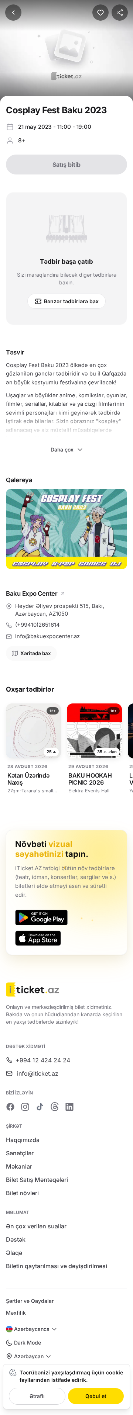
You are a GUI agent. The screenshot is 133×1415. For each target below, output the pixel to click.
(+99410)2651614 (37, 625)
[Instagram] (25, 1106)
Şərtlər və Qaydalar (30, 1301)
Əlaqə (14, 1252)
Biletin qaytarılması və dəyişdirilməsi (56, 1266)
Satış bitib (66, 164)
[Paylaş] (120, 12)
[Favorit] (100, 12)
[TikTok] (39, 1106)
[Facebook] (10, 1106)
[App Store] (38, 938)
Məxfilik (16, 1313)
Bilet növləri (22, 1193)
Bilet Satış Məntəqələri (37, 1179)
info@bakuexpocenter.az (47, 636)
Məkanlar (19, 1166)
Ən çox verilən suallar (36, 1226)
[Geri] (13, 12)
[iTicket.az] (66, 989)
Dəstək (15, 1239)
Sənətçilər (20, 1153)
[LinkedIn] (69, 1106)
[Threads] (54, 1106)
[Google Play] (41, 917)
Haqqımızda (23, 1140)
